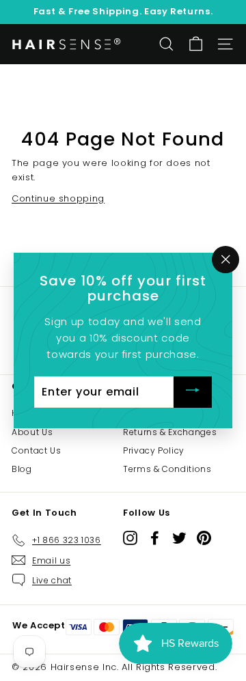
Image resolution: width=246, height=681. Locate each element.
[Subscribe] (193, 392)
